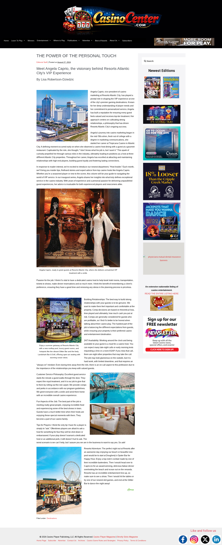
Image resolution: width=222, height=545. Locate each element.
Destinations (52, 518)
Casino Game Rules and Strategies (101, 540)
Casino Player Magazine (104, 537)
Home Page (41, 540)
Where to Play (59, 40)
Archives (81, 540)
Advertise (86, 40)
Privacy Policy (122, 540)
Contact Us (71, 540)
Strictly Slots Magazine (127, 537)
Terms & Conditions (138, 540)
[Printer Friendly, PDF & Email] (130, 490)
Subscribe (52, 540)
